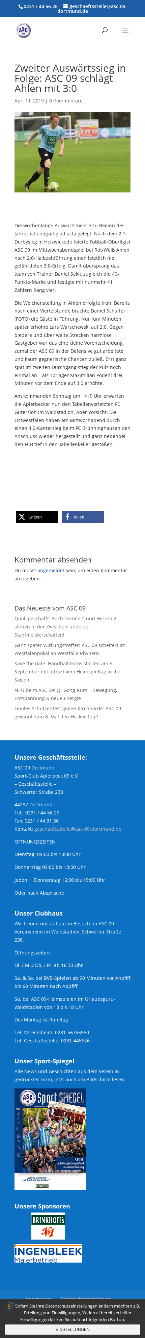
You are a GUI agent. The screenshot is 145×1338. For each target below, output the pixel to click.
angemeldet (50, 570)
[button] (37, 517)
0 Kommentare (66, 100)
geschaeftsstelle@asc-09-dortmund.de (77, 829)
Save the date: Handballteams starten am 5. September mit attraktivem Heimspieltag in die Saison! (67, 671)
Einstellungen (73, 1329)
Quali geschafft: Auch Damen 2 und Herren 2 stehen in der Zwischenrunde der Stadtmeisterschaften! (65, 626)
